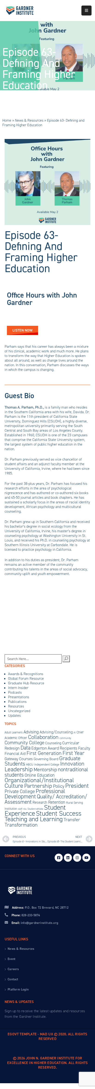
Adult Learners (14, 732)
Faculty (84, 748)
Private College (20, 791)
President (77, 786)
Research (40, 802)
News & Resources (29, 120)
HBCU (29, 764)
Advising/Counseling (56, 732)
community (65, 738)
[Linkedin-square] (68, 858)
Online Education (40, 775)
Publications (17, 701)
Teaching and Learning (34, 819)
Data (25, 747)
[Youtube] (86, 858)
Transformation (21, 824)
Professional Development (35, 793)
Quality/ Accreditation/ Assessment (46, 799)
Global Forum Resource (26, 678)
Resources (16, 706)
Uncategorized (19, 710)
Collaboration (43, 737)
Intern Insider (18, 687)
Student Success (58, 813)
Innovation (72, 763)
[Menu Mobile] (86, 10)
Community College (24, 742)
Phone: (26, 915)
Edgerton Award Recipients (54, 748)
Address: (40, 907)
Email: (35, 923)
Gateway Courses (19, 759)
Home (6, 120)
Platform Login (18, 989)
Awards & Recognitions (25, 673)
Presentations (18, 697)
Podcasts (15, 692)
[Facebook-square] (59, 858)
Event (11, 959)
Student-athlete (35, 808)
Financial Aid (15, 753)
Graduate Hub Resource (26, 683)
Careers (13, 969)
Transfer (72, 820)
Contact (13, 979)
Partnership (38, 786)
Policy (58, 786)
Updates (14, 715)
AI (75, 732)
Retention (56, 802)
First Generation (44, 753)
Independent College (46, 764)
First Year (73, 753)
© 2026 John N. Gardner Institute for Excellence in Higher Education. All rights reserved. (47, 1063)
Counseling (53, 743)
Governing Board (46, 759)
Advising (31, 732)
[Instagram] (77, 858)
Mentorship (45, 769)
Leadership (19, 769)
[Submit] (66, 658)
